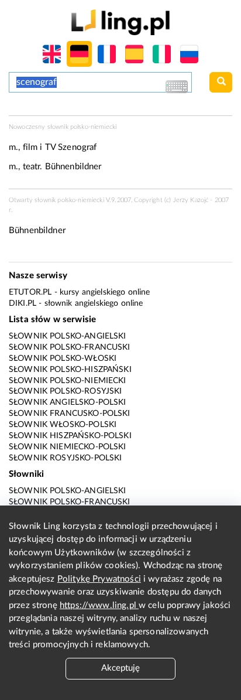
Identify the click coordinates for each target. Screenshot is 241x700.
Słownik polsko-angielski (67, 336)
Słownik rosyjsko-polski (65, 458)
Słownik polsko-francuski (69, 347)
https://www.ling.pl (99, 605)
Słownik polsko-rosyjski (65, 391)
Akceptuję (120, 668)
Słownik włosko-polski (62, 425)
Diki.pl (22, 303)
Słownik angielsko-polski (67, 402)
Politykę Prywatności (99, 579)
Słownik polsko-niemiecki (67, 381)
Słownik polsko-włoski (62, 358)
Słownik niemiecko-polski (67, 447)
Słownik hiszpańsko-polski (70, 436)
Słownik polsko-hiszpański (70, 370)
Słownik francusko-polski (69, 413)
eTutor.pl (30, 292)
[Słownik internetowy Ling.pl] (120, 22)
